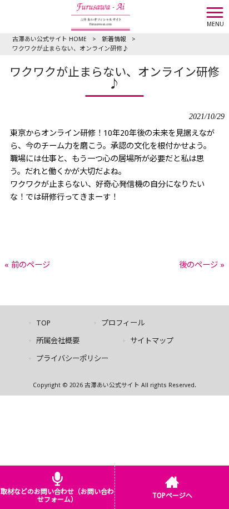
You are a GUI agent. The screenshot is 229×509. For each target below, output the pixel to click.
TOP (43, 323)
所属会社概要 (57, 341)
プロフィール (123, 323)
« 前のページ (27, 264)
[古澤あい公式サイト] (100, 16)
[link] (114, 210)
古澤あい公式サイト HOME (49, 39)
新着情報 (114, 39)
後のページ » (202, 264)
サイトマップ (151, 341)
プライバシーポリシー (72, 358)
